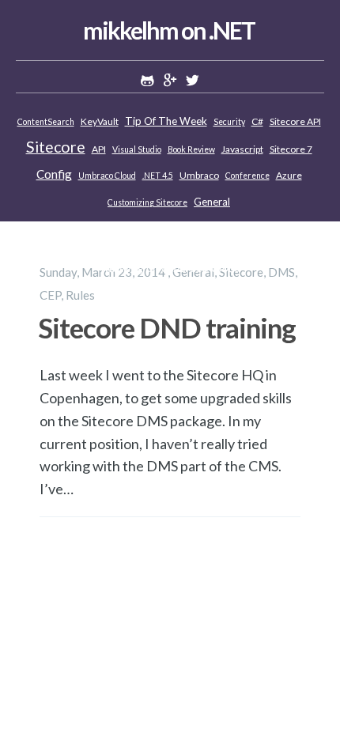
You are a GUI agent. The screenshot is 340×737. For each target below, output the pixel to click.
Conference (247, 175)
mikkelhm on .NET (169, 30)
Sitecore (55, 147)
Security (229, 122)
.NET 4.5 (157, 175)
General (212, 201)
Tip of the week (166, 121)
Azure (289, 175)
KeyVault (100, 121)
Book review (191, 149)
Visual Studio (136, 149)
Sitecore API (295, 121)
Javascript (242, 149)
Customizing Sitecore (147, 202)
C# (257, 121)
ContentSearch (45, 122)
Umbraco (199, 175)
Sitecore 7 (291, 149)
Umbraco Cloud (107, 175)
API (99, 149)
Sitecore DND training (167, 327)
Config (54, 174)
